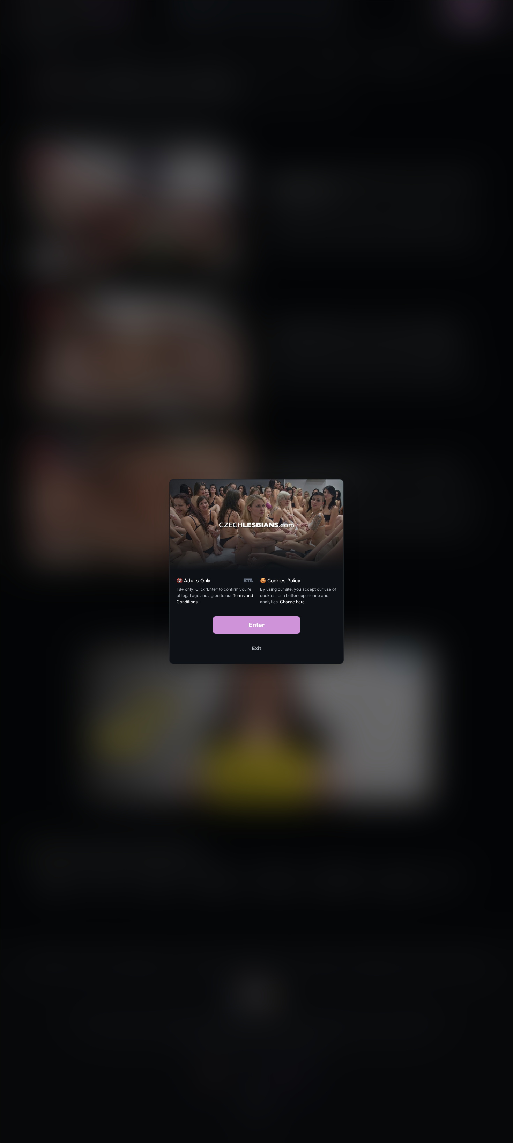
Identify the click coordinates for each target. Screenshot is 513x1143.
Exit (256, 648)
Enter (256, 624)
